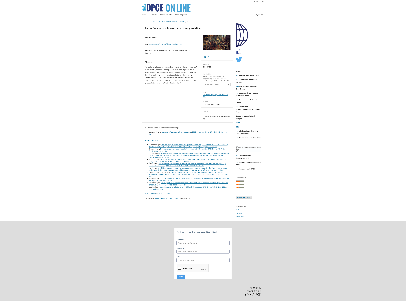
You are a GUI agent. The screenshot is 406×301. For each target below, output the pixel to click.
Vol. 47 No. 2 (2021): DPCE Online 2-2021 (171, 22)
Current (144, 15)
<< (146, 194)
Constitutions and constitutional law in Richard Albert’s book (180, 187)
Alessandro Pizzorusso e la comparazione (176, 132)
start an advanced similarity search (167, 198)
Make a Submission (243, 197)
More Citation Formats (211, 85)
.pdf (207, 57)
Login (262, 2)
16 (165, 194)
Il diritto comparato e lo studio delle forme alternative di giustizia (183, 149)
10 (153, 194)
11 (155, 194)
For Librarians (240, 216)
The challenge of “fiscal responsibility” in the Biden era (181, 145)
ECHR (238, 123)
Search (260, 15)
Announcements (166, 15)
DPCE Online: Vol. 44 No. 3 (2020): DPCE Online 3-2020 (168, 185)
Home (147, 22)
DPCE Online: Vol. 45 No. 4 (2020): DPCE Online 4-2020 (174, 162)
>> (169, 194)
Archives (154, 15)
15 (163, 194)
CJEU (237, 127)
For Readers (239, 210)
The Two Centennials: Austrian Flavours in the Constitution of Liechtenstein (187, 179)
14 (161, 194)
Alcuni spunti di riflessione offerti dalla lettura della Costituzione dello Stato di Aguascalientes (194, 183)
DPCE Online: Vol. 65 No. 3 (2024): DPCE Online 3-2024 (185, 166)
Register (255, 2)
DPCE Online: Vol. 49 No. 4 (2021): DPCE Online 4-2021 (204, 170)
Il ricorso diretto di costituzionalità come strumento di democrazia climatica (186, 153)
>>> (237, 75)
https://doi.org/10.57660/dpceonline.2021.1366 (165, 44)
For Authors (239, 213)
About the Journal (181, 15)
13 (159, 194)
